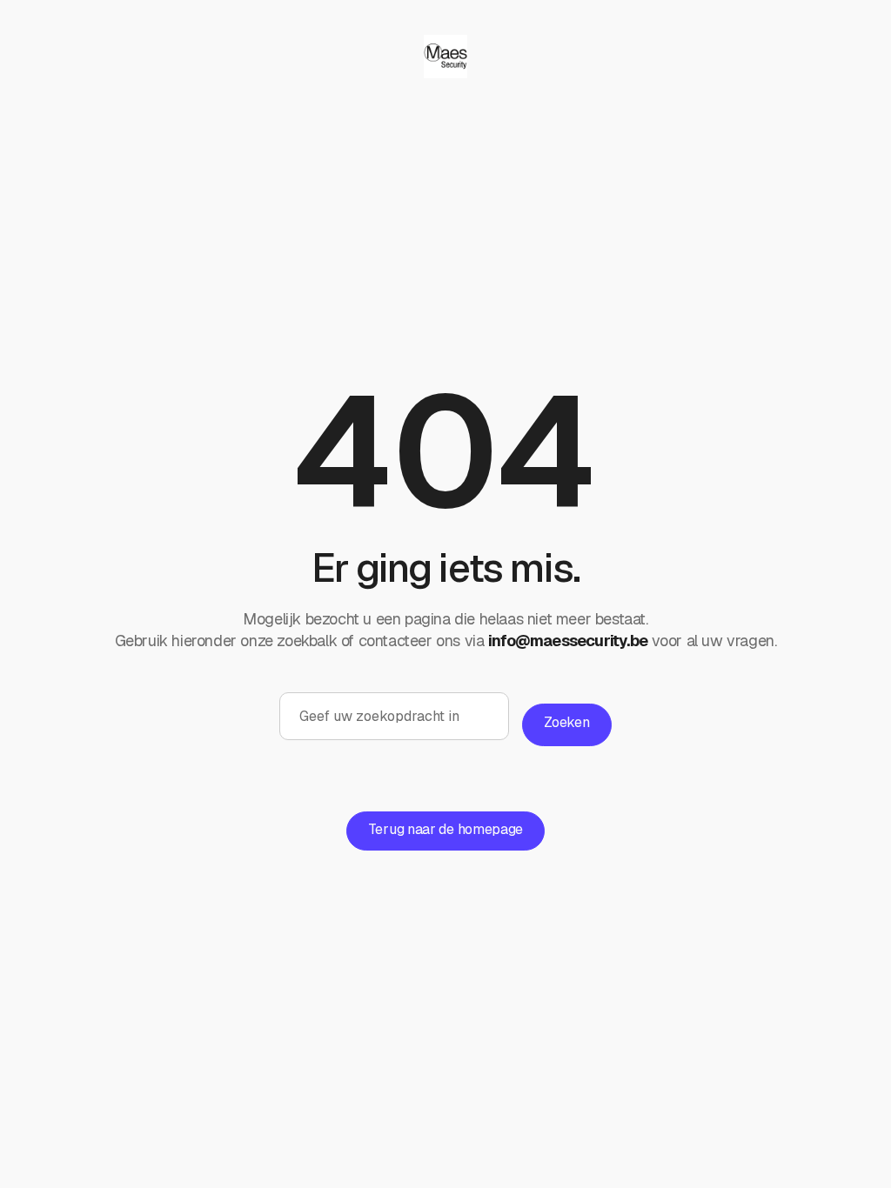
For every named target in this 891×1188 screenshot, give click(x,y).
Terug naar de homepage (445, 829)
